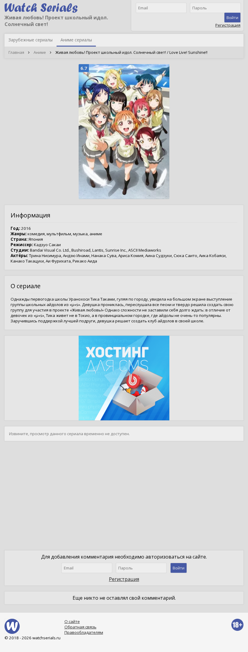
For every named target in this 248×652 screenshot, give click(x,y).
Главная (16, 52)
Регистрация (227, 25)
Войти (232, 17)
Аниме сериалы (76, 40)
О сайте (72, 621)
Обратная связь (80, 627)
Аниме (40, 52)
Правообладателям (83, 632)
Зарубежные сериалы (30, 40)
